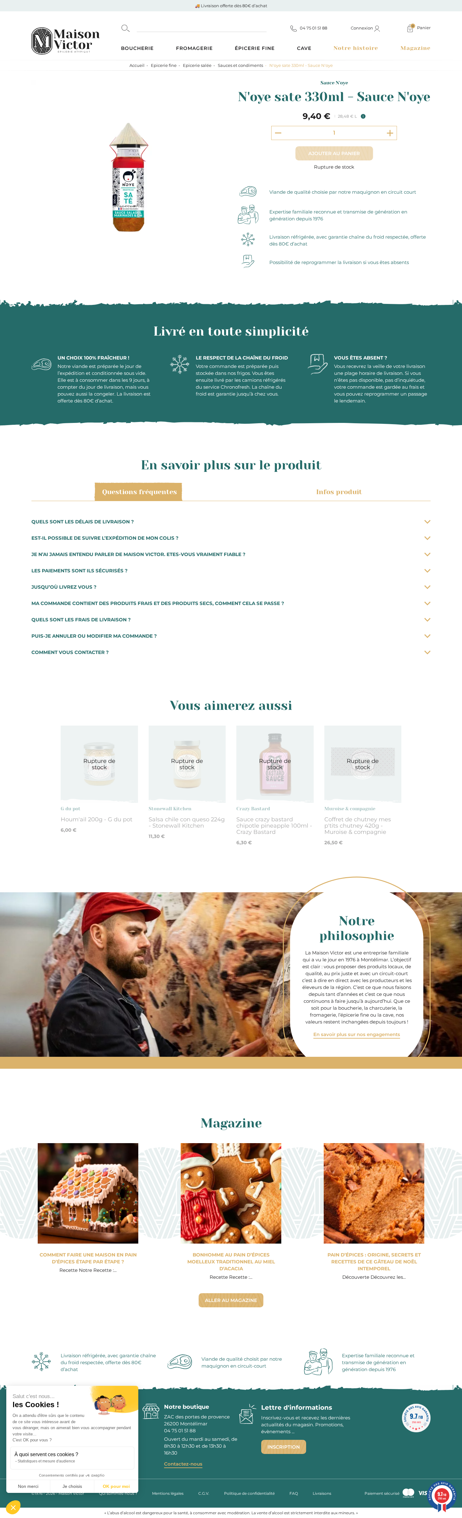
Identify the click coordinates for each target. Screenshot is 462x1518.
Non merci (28, 1486)
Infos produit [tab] (339, 492)
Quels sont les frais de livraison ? (81, 620)
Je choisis (72, 1486)
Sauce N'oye (334, 83)
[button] (13, 1507)
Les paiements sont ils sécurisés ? (79, 571)
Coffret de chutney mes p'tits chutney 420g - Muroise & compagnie (357, 825)
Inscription (283, 1447)
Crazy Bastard (253, 809)
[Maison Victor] (76, 35)
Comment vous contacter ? (70, 652)
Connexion (362, 27)
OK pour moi (116, 1486)
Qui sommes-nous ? (118, 1493)
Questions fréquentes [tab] (139, 492)
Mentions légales (168, 1493)
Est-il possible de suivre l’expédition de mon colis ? (105, 538)
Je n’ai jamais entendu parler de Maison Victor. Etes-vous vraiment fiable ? (138, 554)
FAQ (293, 1493)
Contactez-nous (183, 1464)
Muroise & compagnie (349, 809)
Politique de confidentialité (249, 1493)
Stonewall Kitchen (170, 809)
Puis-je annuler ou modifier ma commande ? (94, 636)
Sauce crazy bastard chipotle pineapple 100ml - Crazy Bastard (274, 825)
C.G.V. (203, 1493)
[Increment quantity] (390, 133)
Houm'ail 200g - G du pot (96, 819)
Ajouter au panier (334, 153)
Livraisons (322, 1493)
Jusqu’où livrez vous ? (63, 587)
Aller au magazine (231, 1300)
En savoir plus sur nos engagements (356, 1034)
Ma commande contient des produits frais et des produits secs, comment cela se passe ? (157, 603)
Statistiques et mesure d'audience (46, 1461)
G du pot (70, 809)
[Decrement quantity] (278, 133)
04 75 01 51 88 (180, 1431)
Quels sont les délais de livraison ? (82, 522)
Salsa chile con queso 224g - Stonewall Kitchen (187, 822)
